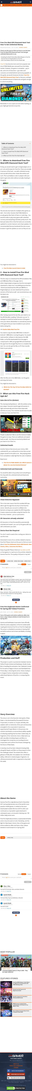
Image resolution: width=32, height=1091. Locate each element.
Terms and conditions (16, 1065)
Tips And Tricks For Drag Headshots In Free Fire (11, 58)
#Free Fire (17, 5)
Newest (23, 564)
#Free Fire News (18, 561)
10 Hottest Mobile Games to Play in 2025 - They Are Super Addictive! (15, 971)
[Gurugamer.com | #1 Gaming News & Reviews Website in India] (16, 2)
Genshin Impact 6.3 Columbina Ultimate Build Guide (20, 997)
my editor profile (25, 550)
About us (16, 1064)
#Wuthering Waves (26, 5)
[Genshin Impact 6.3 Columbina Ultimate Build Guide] (6, 998)
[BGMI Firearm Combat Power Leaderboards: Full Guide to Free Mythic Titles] (6, 1006)
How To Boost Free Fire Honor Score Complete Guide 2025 (21, 1011)
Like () (4, 585)
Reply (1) (9, 595)
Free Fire (2, 64)
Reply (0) (9, 585)
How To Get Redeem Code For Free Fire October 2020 (13, 60)
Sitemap (16, 1067)
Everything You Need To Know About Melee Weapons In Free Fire (15, 57)
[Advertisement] (16, 24)
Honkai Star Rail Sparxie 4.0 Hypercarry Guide (19, 990)
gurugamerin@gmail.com (16, 1060)
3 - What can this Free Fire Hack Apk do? (13, 155)
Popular (29, 564)
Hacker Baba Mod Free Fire (11, 329)
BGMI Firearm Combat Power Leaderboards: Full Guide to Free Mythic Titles (20, 1005)
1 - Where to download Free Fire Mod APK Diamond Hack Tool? (14, 148)
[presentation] (6, 561)
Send (27, 572)
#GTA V (12, 5)
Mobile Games (23, 47)
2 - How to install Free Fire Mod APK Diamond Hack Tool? (15, 152)
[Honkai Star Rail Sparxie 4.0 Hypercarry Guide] (6, 991)
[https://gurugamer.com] (16, 1055)
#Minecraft (6, 5)
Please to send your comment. (11, 567)
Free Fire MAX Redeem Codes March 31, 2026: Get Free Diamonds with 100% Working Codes (21, 983)
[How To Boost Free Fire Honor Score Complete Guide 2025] (6, 1013)
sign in (7, 567)
